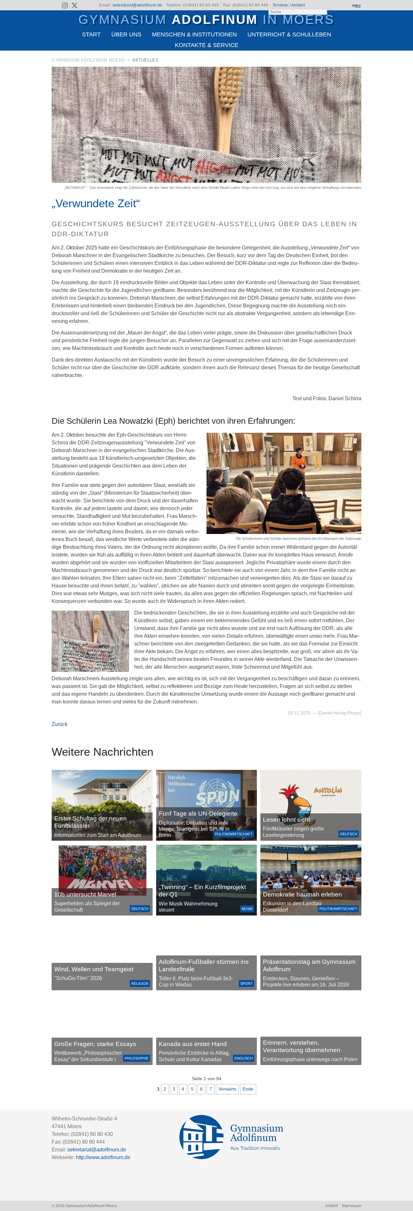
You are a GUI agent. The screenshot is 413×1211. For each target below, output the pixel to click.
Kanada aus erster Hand (193, 1044)
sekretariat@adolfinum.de (137, 5)
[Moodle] (334, 5)
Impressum (351, 1206)
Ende (248, 1088)
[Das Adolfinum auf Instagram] (65, 6)
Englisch (244, 1058)
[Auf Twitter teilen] (357, 61)
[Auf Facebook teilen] (349, 61)
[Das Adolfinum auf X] (74, 6)
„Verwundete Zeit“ (96, 203)
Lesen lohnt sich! (286, 819)
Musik (247, 909)
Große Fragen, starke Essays (95, 1044)
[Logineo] (345, 5)
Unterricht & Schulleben (289, 34)
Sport (246, 983)
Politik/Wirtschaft (234, 834)
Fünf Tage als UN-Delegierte (198, 813)
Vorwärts (227, 1088)
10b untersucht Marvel (85, 894)
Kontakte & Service (206, 45)
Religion (139, 983)
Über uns (126, 34)
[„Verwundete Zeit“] (206, 181)
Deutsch (348, 834)
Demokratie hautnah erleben (302, 894)
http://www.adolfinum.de (103, 1157)
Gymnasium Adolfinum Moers (88, 60)
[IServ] (356, 5)
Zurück (59, 724)
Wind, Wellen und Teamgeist (93, 969)
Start (91, 34)
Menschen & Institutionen (194, 34)
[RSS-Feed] (56, 5)
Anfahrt (298, 5)
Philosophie (136, 1058)
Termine (280, 5)
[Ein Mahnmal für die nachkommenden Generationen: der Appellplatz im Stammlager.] (310, 1029)
